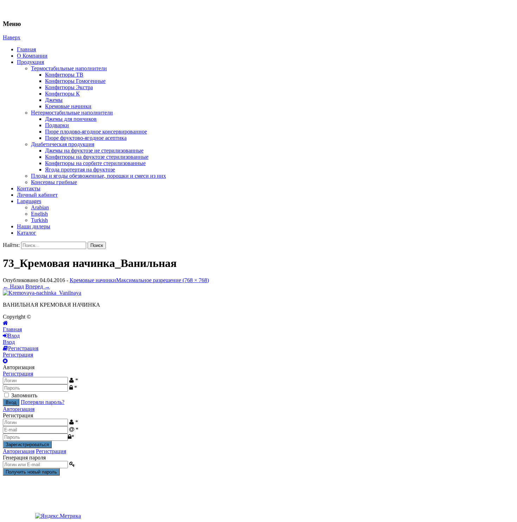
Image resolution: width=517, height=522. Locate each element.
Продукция (30, 62)
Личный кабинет (37, 195)
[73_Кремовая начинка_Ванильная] (42, 293)
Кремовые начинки (68, 106)
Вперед (37, 286)
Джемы (54, 100)
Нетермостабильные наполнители (72, 113)
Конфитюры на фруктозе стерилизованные (96, 157)
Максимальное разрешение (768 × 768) (162, 280)
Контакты (28, 188)
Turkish (39, 220)
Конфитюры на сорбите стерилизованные (95, 163)
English (39, 214)
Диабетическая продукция (62, 144)
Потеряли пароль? (42, 402)
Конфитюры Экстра (69, 87)
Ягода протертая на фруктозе (80, 169)
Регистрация (18, 374)
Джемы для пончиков (71, 119)
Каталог (26, 233)
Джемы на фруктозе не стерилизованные (94, 151)
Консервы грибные (54, 182)
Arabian (40, 207)
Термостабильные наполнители (69, 68)
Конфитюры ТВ (64, 75)
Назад (13, 286)
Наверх (11, 37)
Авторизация (18, 409)
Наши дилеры (33, 226)
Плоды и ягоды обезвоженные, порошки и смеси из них (98, 176)
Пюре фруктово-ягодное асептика (86, 138)
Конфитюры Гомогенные (75, 81)
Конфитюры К (62, 94)
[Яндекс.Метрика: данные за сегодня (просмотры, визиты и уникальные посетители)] (58, 516)
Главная (26, 49)
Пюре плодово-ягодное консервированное (96, 132)
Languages (29, 201)
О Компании (32, 56)
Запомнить (24, 395)
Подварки (57, 125)
